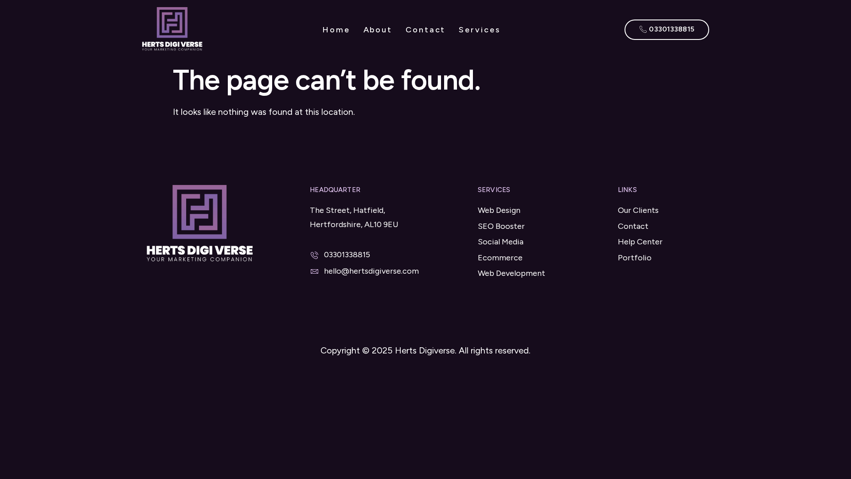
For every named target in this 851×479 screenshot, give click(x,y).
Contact (425, 30)
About (378, 30)
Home (336, 30)
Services (479, 30)
